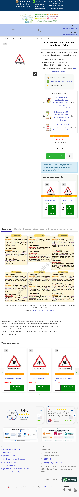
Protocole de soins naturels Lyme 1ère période (50, 200)
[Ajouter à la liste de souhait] (69, 156)
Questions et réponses (33, 229)
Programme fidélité (9, 465)
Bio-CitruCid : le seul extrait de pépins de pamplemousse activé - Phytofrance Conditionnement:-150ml (61, 103)
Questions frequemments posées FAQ (16, 469)
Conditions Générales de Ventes (14, 459)
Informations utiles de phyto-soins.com (16, 472)
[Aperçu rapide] (52, 197)
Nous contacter (8, 452)
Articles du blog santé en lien (59, 229)
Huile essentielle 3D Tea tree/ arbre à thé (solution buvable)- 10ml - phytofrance (61, 116)
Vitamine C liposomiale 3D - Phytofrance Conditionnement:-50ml (61, 127)
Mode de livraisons (9, 462)
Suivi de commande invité (11, 449)
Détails (17, 229)
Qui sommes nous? (9, 456)
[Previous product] (76, 39)
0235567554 (47, 459)
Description (6, 229)
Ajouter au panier (57, 156)
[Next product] (77, 39)
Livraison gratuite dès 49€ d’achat (61, 81)
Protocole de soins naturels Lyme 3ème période (67, 200)
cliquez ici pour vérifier (46, 487)
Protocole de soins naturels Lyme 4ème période (63, 379)
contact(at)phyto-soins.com (52, 463)
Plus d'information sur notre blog (44, 310)
